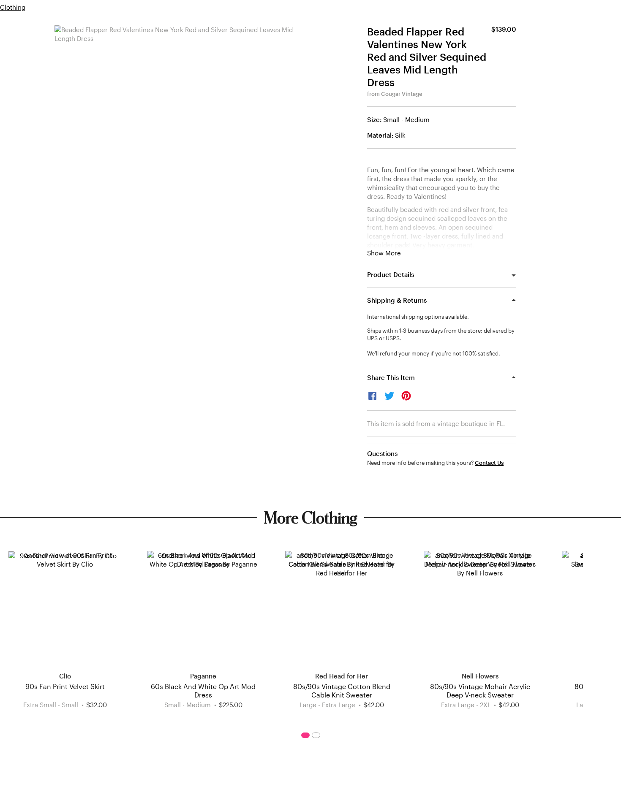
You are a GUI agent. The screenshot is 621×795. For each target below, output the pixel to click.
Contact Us (489, 463)
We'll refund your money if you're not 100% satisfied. (433, 353)
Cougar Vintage (401, 93)
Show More (384, 253)
